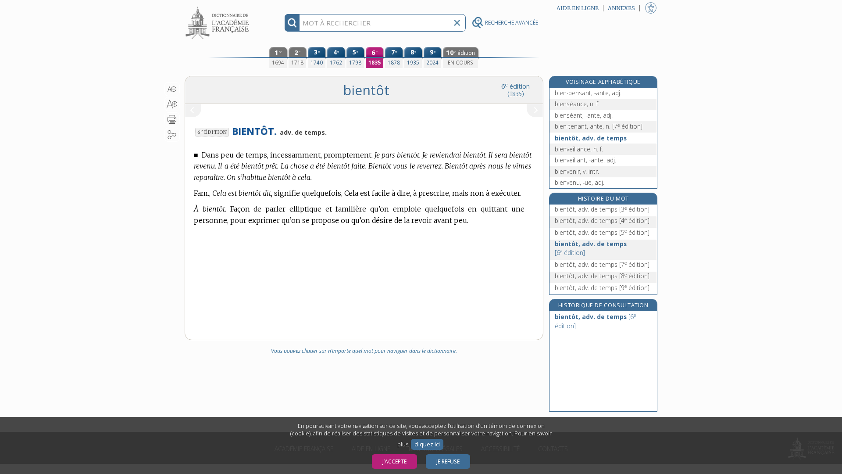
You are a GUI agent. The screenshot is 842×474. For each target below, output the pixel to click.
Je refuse (448, 461)
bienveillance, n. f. (579, 149)
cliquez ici (427, 444)
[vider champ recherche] (457, 23)
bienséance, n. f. (577, 104)
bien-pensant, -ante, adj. (588, 93)
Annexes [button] (621, 8)
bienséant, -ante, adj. (584, 115)
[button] (172, 89)
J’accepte (394, 461)
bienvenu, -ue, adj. (579, 182)
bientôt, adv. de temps (591, 138)
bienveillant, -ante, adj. (585, 160)
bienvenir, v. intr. (577, 171)
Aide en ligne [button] (578, 8)
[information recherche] (292, 23)
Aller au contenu (218, 7)
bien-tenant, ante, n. (598, 126)
